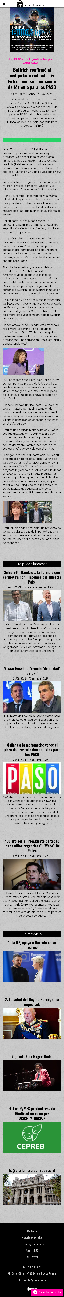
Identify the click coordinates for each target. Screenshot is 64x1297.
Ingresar (33, 1257)
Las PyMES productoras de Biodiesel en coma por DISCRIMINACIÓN (34, 1113)
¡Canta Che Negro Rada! (34, 1056)
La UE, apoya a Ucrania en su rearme (33, 945)
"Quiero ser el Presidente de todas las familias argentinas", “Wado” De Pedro (32, 845)
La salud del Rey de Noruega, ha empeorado (34, 1001)
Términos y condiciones (32, 1244)
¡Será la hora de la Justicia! (34, 1170)
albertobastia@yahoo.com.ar (32, 1280)
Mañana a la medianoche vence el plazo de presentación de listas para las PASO (32, 749)
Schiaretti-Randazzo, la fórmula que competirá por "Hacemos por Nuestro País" (32, 577)
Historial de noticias (32, 1237)
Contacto (32, 1231)
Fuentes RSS (32, 1250)
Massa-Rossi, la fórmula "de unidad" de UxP (32, 670)
